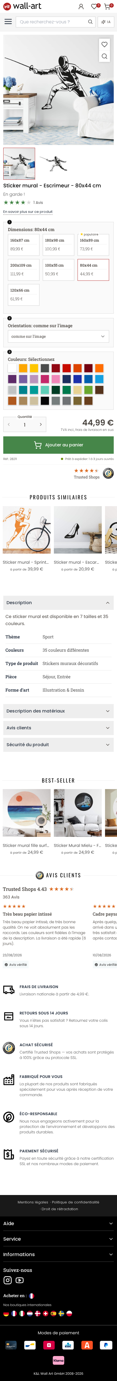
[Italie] (22, 1313)
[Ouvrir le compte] (81, 6)
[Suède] (61, 1313)
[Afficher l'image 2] (53, 163)
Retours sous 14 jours (44, 1013)
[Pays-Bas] (30, 1313)
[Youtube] (19, 1280)
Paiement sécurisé (39, 1151)
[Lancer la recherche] (90, 22)
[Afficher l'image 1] (19, 163)
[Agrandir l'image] (104, 56)
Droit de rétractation (60, 1209)
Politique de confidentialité (75, 1202)
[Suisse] (45, 1313)
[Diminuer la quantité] (9, 424)
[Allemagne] (6, 1313)
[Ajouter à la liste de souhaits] (104, 44)
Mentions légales (33, 1202)
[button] (58, 90)
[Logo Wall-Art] (22, 6)
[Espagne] (53, 1313)
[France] (14, 1313)
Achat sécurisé (36, 1045)
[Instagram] (7, 1280)
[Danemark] (38, 1313)
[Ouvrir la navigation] (8, 21)
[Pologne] (69, 1313)
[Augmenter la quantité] (41, 424)
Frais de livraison (39, 986)
